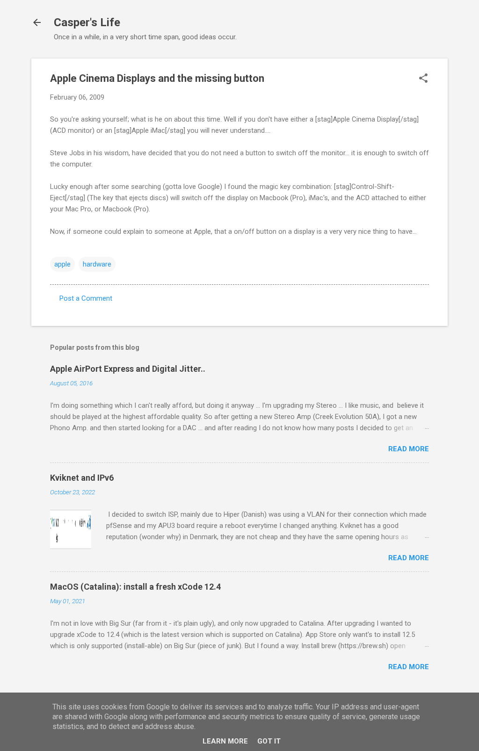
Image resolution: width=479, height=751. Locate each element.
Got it (269, 741)
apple (62, 264)
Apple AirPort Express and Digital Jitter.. (127, 369)
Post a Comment (85, 298)
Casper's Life (87, 22)
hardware (97, 264)
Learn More (225, 741)
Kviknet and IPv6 (82, 478)
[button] (423, 79)
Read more (408, 449)
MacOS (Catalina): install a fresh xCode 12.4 (135, 587)
